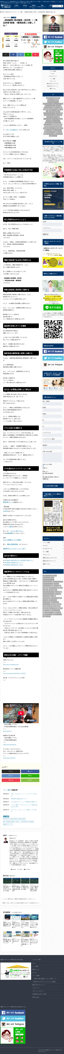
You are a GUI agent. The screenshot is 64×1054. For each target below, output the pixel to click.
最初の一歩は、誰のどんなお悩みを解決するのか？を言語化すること (20, 903)
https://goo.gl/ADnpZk (9, 744)
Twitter (20, 869)
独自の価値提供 (57, 126)
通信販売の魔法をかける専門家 (51, 128)
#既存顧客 (23, 818)
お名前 (44, 221)
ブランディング (48, 122)
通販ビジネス (59, 132)
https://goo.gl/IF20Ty (9, 758)
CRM (61, 109)
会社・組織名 (46, 401)
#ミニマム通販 (58, 107)
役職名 (44, 414)
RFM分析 (54, 111)
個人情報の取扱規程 (48, 473)
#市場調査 (46, 109)
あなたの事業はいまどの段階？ (12, 540)
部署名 (44, 407)
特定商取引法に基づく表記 (39, 994)
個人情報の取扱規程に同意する (51, 477)
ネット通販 (7, 790)
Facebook (27, 869)
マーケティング (47, 124)
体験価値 (55, 124)
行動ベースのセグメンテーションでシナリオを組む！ (24, 794)
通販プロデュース (9, 824)
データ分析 (59, 115)
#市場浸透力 (15, 818)
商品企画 (51, 126)
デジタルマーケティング (49, 115)
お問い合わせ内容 (47, 451)
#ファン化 (58, 105)
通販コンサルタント (56, 130)
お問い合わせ (59, 5)
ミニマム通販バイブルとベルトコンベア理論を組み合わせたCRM (24, 805)
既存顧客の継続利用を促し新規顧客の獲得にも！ (19, 560)
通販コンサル (53, 88)
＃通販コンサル (53, 135)
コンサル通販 (59, 113)
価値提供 (60, 124)
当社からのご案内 (47, 464)
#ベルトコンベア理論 (49, 107)
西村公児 (13, 838)
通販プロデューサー (48, 134)
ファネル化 (48, 120)
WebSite (14, 869)
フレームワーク (56, 120)
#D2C (58, 98)
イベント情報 (51, 5)
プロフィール (16, 5)
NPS (50, 111)
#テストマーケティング (53, 101)
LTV (47, 111)
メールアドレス (47, 228)
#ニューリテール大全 (58, 103)
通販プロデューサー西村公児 (53, 1050)
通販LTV (60, 128)
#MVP (57, 100)
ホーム (34, 963)
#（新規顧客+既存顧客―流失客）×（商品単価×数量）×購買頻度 (19, 821)
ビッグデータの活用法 (57, 118)
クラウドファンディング (49, 113)
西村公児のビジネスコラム (34, 6)
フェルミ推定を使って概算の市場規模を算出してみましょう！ (19, 899)
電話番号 (45, 445)
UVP (59, 111)
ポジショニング (57, 122)
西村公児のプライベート (42, 6)
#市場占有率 (7, 818)
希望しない (45, 471)
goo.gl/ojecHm (7, 731)
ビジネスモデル (47, 118)
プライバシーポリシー (38, 991)
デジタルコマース (53, 76)
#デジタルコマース (47, 103)
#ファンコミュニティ (50, 105)
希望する (45, 468)
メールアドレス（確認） (49, 439)
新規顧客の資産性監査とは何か (13, 565)
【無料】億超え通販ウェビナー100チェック (45, 978)
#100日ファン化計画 (51, 98)
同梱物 (46, 126)
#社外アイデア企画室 (54, 109)
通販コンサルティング (49, 132)
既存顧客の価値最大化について (13, 562)
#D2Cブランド (51, 100)
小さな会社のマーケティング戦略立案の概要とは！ (24, 801)
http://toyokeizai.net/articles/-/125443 (14, 673)
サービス (25, 5)
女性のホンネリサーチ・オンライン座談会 (45, 981)
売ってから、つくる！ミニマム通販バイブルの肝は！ (24, 810)
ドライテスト (50, 117)
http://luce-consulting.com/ (11, 664)
